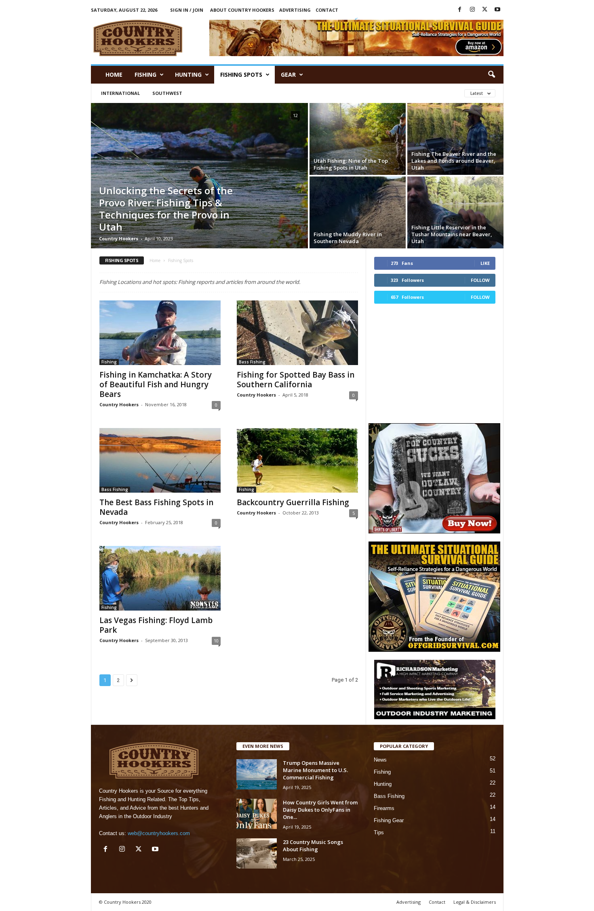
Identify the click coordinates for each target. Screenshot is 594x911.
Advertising (295, 10)
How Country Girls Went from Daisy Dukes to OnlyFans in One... (320, 810)
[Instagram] (472, 10)
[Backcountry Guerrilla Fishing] (297, 460)
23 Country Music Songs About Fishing (313, 845)
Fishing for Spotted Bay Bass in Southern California (295, 379)
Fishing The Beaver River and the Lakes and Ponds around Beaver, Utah (453, 160)
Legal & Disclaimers (474, 902)
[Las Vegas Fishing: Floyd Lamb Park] (160, 578)
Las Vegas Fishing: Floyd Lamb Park (156, 625)
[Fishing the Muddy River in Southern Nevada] (358, 212)
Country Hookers (118, 238)
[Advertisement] (434, 362)
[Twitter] (485, 10)
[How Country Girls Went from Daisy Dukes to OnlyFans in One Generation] (256, 814)
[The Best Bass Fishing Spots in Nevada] (160, 460)
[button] (491, 75)
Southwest (167, 93)
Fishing (145, 74)
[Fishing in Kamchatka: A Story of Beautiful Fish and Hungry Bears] (160, 332)
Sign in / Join (186, 10)
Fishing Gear (389, 820)
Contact (327, 10)
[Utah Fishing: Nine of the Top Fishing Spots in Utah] (358, 139)
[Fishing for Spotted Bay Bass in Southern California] (297, 332)
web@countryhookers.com (159, 833)
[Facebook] (460, 10)
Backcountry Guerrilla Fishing (293, 502)
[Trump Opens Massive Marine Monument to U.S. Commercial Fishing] (256, 774)
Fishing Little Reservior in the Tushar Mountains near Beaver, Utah (451, 234)
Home (113, 74)
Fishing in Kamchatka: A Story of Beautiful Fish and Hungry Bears (155, 384)
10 (216, 641)
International (120, 93)
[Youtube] (497, 10)
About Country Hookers (242, 10)
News (380, 760)
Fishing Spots (241, 74)
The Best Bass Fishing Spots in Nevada (156, 507)
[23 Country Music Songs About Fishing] (256, 853)
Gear (288, 74)
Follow (480, 280)
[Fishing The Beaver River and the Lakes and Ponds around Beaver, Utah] (455, 139)
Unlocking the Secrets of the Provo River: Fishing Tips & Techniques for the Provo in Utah (166, 208)
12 (295, 115)
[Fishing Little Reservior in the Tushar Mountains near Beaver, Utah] (455, 212)
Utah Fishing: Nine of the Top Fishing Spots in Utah (351, 164)
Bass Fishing (252, 362)
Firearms (384, 808)
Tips (379, 832)
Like (485, 263)
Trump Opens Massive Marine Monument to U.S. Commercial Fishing (315, 770)
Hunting (188, 74)
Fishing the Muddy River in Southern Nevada (348, 238)
